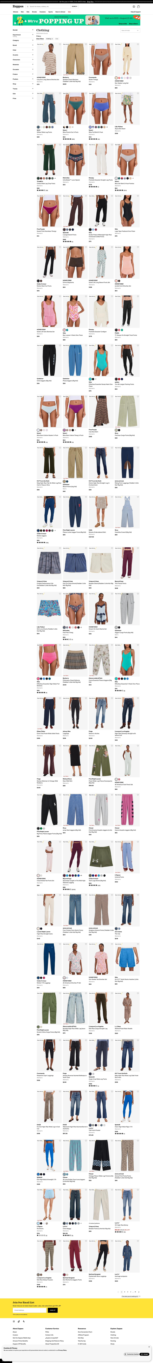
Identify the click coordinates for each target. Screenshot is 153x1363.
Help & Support (136, 12)
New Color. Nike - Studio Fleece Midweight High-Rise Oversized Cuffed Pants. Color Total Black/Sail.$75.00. (101, 218)
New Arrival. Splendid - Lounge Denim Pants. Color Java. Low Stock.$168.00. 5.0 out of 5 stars (75, 218)
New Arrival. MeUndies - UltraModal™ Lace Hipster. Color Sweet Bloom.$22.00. (75, 167)
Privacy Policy (62, 1350)
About (15, 1332)
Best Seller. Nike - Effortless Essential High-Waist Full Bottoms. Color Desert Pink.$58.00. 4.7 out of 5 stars (49, 668)
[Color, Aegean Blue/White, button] (98, 875)
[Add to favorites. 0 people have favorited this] (60, 44)
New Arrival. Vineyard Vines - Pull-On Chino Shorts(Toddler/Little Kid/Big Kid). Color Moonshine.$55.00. (75, 567)
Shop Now (90, 1)
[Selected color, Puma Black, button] (116, 330)
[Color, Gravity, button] (78, 627)
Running (113, 1341)
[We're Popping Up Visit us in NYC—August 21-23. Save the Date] (76, 20)
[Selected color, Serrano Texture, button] (38, 178)
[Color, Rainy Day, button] (98, 1125)
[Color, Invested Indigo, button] (67, 1223)
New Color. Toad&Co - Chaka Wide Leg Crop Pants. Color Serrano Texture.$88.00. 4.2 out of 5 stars (49, 167)
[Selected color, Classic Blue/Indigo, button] (38, 1174)
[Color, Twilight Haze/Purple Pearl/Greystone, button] (93, 127)
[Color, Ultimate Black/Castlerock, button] (43, 530)
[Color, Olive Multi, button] (41, 1274)
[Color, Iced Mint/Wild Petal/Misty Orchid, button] (46, 430)
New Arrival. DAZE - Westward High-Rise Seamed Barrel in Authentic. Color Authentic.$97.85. (75, 1113)
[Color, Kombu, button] (49, 127)
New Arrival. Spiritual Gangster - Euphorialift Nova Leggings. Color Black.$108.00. (101, 1263)
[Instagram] (14, 1321)
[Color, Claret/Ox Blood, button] (46, 530)
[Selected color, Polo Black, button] (38, 828)
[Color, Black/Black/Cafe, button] (41, 430)
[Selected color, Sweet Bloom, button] (64, 627)
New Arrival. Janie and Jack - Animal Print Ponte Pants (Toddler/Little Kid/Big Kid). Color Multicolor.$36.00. (127, 1162)
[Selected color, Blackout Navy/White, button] (38, 530)
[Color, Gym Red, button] (119, 678)
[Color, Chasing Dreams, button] (75, 1223)
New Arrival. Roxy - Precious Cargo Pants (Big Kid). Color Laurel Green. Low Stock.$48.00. (127, 419)
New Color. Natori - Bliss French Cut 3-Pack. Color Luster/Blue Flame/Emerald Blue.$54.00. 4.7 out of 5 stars (75, 116)
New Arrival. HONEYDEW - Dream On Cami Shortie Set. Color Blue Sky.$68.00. (101, 616)
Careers (15, 1335)
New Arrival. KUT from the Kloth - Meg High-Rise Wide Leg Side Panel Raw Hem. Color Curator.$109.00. (127, 1063)
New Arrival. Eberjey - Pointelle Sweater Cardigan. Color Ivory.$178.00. (101, 318)
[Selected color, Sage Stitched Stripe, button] (116, 779)
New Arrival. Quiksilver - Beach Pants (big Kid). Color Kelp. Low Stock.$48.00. (75, 469)
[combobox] (48, 6)
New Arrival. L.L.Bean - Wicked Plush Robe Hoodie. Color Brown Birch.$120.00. (127, 1014)
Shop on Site (123, 23)
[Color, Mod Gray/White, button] (101, 875)
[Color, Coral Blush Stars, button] (119, 77)
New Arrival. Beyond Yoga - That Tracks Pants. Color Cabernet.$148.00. (127, 567)
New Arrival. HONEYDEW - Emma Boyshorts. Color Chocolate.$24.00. (75, 268)
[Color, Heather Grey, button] (41, 875)
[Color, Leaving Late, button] (101, 1125)
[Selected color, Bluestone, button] (38, 127)
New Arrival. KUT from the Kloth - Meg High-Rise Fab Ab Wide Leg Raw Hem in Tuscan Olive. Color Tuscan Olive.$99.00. (49, 469)
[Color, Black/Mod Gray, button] (104, 875)
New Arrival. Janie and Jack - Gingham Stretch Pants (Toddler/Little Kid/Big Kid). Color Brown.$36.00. (101, 916)
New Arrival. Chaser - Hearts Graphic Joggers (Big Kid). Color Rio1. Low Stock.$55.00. (127, 815)
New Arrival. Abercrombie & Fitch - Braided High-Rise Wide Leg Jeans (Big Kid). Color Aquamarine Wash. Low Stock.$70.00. (75, 1014)
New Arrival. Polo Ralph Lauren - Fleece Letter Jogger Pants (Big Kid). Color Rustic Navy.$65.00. (75, 519)
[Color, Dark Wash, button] (72, 229)
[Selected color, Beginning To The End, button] (90, 1125)
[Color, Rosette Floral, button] (127, 77)
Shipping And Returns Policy (54, 1341)
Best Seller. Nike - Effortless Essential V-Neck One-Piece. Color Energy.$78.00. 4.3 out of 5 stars (127, 668)
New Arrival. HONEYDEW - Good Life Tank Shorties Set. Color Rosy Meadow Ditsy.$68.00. (49, 318)
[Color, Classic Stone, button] (41, 1026)
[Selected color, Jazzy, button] (116, 928)
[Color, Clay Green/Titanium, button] (52, 530)
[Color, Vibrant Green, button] (122, 330)
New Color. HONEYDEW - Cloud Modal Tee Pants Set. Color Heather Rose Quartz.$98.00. (49, 865)
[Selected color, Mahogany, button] (64, 1274)
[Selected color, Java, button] (64, 229)
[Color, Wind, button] (67, 1174)
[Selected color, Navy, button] (90, 1073)
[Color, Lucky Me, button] (67, 627)
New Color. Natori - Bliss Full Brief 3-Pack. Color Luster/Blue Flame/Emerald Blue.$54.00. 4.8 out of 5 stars (101, 116)
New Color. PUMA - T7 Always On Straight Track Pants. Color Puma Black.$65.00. (127, 318)
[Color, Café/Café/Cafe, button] (70, 127)
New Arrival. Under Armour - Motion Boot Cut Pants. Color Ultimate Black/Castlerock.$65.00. (49, 268)
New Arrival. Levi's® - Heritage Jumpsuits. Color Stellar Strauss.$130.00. (127, 1263)
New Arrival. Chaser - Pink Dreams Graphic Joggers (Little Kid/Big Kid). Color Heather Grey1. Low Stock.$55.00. (101, 815)
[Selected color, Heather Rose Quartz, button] (38, 875)
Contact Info (49, 1335)
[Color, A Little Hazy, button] (78, 1223)
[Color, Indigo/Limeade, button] (43, 1174)
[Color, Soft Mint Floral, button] (130, 77)
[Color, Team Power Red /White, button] (119, 379)
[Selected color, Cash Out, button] (64, 1223)
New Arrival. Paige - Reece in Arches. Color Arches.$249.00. (101, 718)
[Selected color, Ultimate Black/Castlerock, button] (38, 280)
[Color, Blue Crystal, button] (43, 678)
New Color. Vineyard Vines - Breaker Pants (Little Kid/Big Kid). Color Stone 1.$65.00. (101, 1212)
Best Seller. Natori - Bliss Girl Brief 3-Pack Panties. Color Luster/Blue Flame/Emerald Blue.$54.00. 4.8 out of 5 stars (127, 167)
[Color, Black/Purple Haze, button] (41, 1174)
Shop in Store (133, 23)
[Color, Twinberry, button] (46, 127)
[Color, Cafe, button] (104, 127)
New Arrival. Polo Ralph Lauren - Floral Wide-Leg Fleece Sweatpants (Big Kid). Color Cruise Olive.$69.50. (101, 767)
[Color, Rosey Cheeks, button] (70, 627)
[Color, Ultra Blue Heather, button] (78, 875)
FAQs (47, 1332)
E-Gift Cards (82, 1344)
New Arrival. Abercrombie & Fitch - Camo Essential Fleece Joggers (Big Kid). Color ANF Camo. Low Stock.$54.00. (101, 668)
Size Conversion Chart (85, 1332)
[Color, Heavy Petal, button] (46, 1223)
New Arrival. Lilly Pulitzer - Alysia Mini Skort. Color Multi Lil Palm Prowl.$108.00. (127, 116)
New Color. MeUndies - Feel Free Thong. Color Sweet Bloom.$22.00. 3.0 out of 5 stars (75, 616)
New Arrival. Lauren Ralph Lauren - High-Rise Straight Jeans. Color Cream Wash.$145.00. (49, 916)
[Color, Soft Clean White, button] (104, 1125)
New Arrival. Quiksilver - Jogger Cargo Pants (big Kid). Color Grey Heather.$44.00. (127, 616)
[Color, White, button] (41, 127)
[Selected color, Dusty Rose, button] (116, 280)
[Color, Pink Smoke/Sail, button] (95, 229)
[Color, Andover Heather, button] (43, 828)
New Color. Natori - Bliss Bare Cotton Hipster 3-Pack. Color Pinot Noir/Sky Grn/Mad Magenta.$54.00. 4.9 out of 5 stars (49, 419)
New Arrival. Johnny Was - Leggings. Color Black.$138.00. (75, 718)
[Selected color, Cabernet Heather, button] (64, 875)
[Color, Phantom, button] (119, 430)
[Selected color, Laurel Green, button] (116, 430)
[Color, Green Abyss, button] (49, 678)
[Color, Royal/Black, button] (93, 875)
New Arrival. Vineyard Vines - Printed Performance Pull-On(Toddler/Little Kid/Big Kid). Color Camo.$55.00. (49, 567)
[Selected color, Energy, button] (90, 379)
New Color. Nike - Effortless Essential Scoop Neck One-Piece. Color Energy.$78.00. (101, 368)
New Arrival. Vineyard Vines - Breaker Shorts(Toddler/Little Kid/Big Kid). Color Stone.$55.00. (101, 567)
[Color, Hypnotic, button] (52, 127)
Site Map (81, 1338)
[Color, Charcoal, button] (70, 229)
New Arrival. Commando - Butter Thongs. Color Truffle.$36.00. (101, 66)
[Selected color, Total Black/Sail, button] (90, 229)
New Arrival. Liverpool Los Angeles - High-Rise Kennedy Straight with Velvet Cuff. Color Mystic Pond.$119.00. (127, 718)
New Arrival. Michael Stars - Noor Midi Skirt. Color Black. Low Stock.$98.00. (75, 767)
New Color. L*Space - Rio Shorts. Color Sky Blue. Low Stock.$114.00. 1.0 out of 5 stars (49, 1212)
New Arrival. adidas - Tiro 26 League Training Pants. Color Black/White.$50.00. (127, 368)
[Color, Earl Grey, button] (43, 127)
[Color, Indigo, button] (67, 229)
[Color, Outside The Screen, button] (95, 1125)
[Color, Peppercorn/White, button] (41, 280)
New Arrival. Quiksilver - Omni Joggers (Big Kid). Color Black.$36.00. (49, 368)
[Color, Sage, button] (72, 627)
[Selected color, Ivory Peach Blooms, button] (64, 977)
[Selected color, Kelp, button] (64, 481)
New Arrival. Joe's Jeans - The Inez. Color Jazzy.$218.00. (127, 916)
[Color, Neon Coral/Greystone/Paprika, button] (95, 127)
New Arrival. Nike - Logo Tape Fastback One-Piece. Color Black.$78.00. (127, 218)
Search (74, 6)
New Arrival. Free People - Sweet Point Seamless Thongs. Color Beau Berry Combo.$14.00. (49, 218)
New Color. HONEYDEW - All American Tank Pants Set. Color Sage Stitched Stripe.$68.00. (127, 767)
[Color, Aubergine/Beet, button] (72, 875)
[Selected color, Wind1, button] (64, 1174)
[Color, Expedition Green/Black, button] (41, 530)
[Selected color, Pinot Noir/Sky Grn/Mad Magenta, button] (38, 430)
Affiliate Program (83, 1335)
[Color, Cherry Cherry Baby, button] (75, 627)
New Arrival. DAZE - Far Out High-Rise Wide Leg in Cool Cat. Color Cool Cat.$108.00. (49, 1113)
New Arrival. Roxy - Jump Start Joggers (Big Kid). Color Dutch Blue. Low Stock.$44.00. (75, 815)
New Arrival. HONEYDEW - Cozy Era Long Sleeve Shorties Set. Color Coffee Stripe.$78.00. (49, 66)
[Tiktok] (19, 1321)
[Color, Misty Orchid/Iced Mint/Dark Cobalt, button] (43, 430)
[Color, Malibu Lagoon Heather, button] (67, 875)
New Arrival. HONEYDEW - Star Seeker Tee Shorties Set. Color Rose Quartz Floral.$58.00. (101, 965)
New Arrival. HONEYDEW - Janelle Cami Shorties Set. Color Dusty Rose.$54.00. (127, 268)
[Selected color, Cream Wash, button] (38, 928)
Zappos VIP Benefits (19, 1344)
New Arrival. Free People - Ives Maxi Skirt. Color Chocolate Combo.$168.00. (101, 419)
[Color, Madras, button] (119, 779)
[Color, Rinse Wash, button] (41, 928)
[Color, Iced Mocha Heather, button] (70, 875)
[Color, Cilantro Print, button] (52, 178)
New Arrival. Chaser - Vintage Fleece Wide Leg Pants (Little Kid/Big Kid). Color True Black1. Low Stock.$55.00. (101, 1162)
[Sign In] (134, 6)
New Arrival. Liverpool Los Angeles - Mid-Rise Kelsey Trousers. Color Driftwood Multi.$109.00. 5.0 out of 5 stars (49, 1263)
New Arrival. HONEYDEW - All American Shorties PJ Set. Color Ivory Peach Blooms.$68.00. (75, 965)
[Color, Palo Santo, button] (67, 1274)
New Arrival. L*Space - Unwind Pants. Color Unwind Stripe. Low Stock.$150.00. (127, 865)
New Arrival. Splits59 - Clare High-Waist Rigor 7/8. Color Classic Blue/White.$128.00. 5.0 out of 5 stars (127, 1113)
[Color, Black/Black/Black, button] (67, 127)
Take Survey (82, 1341)
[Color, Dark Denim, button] (67, 481)
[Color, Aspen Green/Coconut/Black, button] (98, 127)
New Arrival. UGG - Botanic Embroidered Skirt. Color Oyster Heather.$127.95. (101, 519)
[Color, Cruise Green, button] (41, 828)
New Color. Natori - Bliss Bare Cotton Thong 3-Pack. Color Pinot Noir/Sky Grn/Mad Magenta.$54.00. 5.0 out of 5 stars (75, 419)
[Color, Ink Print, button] (46, 178)
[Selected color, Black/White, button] (116, 379)
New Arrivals (114, 1338)
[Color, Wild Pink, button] (119, 330)
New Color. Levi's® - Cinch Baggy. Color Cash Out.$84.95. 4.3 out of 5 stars (75, 1212)
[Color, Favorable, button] (119, 928)
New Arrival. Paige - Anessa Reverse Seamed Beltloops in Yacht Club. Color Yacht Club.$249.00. (75, 1063)
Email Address (19, 1310)
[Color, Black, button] (49, 178)
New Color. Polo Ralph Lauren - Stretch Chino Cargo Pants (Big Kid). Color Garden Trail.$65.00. (49, 1014)
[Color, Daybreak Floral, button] (122, 77)
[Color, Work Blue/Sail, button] (93, 229)
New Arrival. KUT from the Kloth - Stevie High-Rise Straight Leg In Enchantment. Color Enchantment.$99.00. (101, 469)
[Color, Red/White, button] (95, 875)
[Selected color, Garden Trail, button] (38, 1026)
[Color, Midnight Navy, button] (67, 330)
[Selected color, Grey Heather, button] (116, 627)
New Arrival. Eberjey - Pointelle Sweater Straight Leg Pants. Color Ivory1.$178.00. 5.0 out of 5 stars (101, 167)
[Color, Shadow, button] (93, 1125)
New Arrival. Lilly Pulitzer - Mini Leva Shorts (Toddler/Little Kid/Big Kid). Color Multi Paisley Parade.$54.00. (49, 616)
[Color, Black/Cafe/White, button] (64, 127)
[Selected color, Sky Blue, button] (38, 1223)
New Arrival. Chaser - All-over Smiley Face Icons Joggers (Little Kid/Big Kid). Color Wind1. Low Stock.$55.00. (75, 1162)
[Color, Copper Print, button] (43, 178)
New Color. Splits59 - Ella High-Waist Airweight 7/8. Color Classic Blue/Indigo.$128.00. (49, 1162)
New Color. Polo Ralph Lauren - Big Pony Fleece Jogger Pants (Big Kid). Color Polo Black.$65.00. (49, 815)
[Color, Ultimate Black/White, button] (41, 977)
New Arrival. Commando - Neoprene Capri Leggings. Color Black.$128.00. (49, 1063)
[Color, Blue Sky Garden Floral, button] (67, 977)
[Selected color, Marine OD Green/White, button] (90, 875)
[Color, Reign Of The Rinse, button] (72, 1223)
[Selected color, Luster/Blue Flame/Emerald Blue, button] (90, 127)
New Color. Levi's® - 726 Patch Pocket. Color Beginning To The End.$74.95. (101, 1113)
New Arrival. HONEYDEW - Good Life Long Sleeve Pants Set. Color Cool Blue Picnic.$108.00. (101, 268)
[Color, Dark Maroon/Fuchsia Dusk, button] (49, 530)
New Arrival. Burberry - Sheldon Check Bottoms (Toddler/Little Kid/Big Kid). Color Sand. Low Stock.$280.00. (75, 66)
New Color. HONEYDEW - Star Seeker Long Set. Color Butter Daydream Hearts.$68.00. (127, 66)
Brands (112, 1332)
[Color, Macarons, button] (124, 77)
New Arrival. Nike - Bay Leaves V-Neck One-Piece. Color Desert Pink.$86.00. (75, 318)
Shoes (112, 1344)
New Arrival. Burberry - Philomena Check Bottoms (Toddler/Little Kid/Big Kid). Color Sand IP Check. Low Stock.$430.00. (75, 668)
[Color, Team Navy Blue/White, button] (122, 379)
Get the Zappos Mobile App (22, 1338)
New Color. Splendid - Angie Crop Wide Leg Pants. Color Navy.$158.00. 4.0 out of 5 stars (101, 1063)
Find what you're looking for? (130, 1296)
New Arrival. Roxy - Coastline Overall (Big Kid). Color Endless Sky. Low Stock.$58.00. (127, 519)
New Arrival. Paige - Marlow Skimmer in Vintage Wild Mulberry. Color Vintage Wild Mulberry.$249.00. (49, 767)
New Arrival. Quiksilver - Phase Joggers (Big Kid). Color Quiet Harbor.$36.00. (75, 368)
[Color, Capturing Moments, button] (70, 1223)
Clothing (48, 39)
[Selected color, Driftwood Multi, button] (38, 1274)
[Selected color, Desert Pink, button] (64, 330)
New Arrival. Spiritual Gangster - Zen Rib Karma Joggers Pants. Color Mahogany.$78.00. (75, 1263)
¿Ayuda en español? (51, 1338)
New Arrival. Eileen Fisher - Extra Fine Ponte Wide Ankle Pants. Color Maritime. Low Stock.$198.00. (49, 718)
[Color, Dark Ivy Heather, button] (75, 875)
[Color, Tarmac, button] (119, 627)
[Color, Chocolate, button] (119, 280)
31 (135, 1292)
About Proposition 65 (52, 1344)
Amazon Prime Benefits (20, 1341)
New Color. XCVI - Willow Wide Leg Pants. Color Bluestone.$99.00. (49, 116)
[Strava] (24, 1321)
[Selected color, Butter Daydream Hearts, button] (116, 77)
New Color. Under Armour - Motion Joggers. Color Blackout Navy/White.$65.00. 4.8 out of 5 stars (49, 519)
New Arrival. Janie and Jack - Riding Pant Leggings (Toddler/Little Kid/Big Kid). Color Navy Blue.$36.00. (127, 469)
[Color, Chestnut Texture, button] (41, 178)
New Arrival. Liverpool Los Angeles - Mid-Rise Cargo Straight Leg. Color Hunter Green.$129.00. (101, 1014)
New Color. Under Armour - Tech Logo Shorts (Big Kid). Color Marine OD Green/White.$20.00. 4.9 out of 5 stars (101, 865)
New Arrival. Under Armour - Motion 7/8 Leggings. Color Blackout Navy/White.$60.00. (49, 965)
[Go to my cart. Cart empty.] (138, 6)
